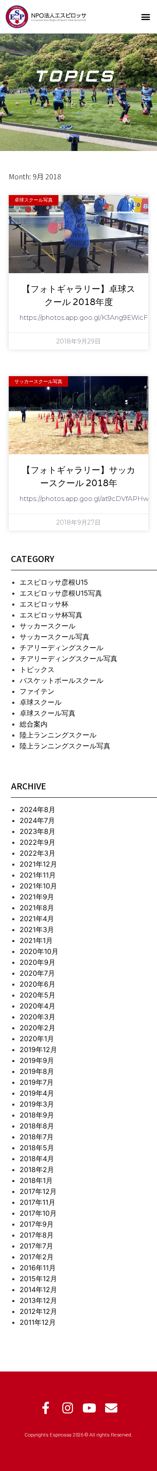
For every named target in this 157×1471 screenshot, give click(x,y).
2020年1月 (37, 1038)
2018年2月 (37, 1169)
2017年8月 (37, 1235)
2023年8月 (37, 831)
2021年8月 (37, 907)
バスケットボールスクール (61, 680)
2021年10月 (38, 885)
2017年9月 (37, 1224)
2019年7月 (37, 1082)
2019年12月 (38, 1049)
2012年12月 (38, 1311)
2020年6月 (37, 984)
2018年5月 (37, 1147)
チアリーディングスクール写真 (68, 658)
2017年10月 (38, 1213)
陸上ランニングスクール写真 (65, 745)
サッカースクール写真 (54, 636)
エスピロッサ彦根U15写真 (61, 593)
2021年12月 (38, 864)
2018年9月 (37, 1115)
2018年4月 (37, 1158)
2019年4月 (37, 1093)
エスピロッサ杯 (44, 604)
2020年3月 (37, 1016)
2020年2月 (37, 1027)
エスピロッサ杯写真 (51, 614)
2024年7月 (37, 820)
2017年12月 (38, 1191)
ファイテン (37, 691)
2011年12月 (38, 1322)
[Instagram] (67, 1408)
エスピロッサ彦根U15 (54, 582)
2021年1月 (36, 940)
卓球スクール (40, 702)
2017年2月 (37, 1256)
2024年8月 (37, 809)
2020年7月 (37, 973)
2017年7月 (36, 1245)
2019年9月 (37, 1060)
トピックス (37, 669)
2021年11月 (38, 875)
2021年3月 (37, 929)
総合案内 (34, 724)
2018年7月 (37, 1136)
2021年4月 (37, 918)
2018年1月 (36, 1180)
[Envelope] (111, 1408)
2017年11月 (37, 1202)
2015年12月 (38, 1278)
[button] (145, 17)
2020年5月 (37, 995)
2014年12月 (38, 1289)
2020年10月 (39, 951)
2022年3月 (37, 853)
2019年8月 (37, 1071)
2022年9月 (37, 842)
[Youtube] (89, 1408)
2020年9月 (37, 962)
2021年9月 (37, 896)
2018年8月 (37, 1125)
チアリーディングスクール (61, 647)
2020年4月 (37, 1005)
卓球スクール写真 (47, 713)
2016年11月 (38, 1267)
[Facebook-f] (46, 1408)
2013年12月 (38, 1300)
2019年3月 (37, 1104)
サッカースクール (47, 625)
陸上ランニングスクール (58, 734)
